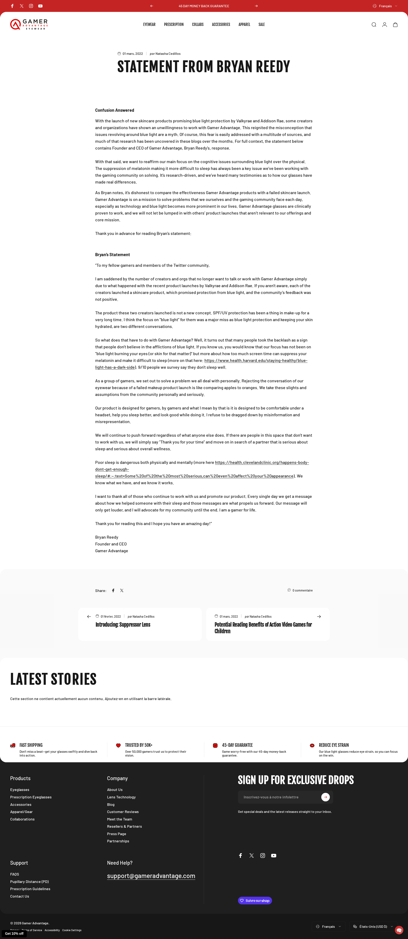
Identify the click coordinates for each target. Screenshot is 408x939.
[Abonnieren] (325, 797)
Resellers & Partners (124, 826)
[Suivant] (256, 6)
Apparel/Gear (21, 811)
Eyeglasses (19, 789)
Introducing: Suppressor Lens (123, 624)
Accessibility (52, 930)
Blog (111, 804)
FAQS (14, 874)
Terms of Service (32, 930)
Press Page (116, 833)
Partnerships (118, 841)
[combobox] (385, 6)
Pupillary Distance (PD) (29, 881)
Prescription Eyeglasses (31, 797)
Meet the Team (119, 819)
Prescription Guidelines (30, 888)
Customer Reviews (123, 811)
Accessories (20, 804)
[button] (399, 930)
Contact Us (19, 896)
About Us (115, 789)
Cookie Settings (71, 930)
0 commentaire (303, 590)
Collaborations (22, 819)
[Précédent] (151, 6)
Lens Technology (121, 797)
